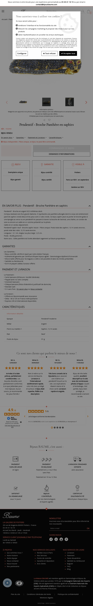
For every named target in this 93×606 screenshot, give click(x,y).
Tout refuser (50, 53)
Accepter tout (69, 53)
